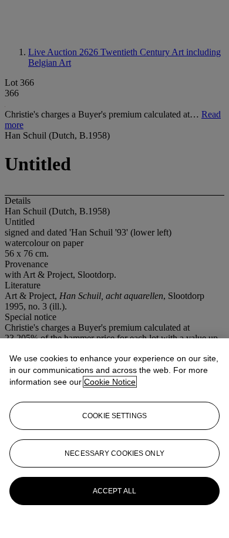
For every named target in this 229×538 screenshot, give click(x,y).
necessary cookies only (114, 453)
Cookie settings (114, 416)
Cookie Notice (110, 381)
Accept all (114, 491)
